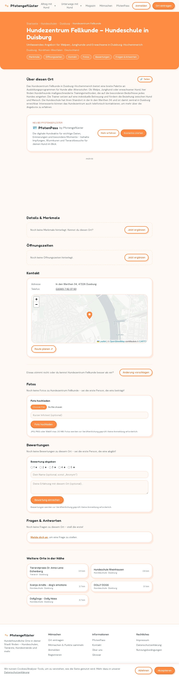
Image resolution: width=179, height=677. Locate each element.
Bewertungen (102, 57)
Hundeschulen (49, 23)
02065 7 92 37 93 (66, 289)
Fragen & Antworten (126, 57)
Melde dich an (39, 537)
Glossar (96, 654)
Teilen (145, 79)
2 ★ (44, 467)
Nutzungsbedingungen (149, 649)
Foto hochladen (44, 424)
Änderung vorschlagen (136, 372)
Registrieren (55, 654)
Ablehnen (143, 670)
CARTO (142, 341)
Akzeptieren (164, 670)
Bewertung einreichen (47, 500)
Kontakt (72, 57)
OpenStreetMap (117, 341)
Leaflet (102, 341)
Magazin (90, 5)
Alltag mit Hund (48, 5)
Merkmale (34, 57)
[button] (89, 315)
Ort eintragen (163, 5)
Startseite (32, 23)
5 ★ (73, 467)
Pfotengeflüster (23, 6)
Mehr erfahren (108, 133)
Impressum (142, 640)
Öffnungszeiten (54, 57)
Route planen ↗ (44, 349)
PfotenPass (122, 5)
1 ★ (35, 467)
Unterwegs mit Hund (71, 5)
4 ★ (63, 467)
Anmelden (141, 5)
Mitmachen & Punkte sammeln (66, 645)
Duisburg (65, 23)
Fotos (86, 57)
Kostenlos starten (133, 133)
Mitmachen (106, 5)
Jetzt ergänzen (136, 229)
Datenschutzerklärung (149, 645)
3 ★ (54, 467)
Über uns (97, 649)
